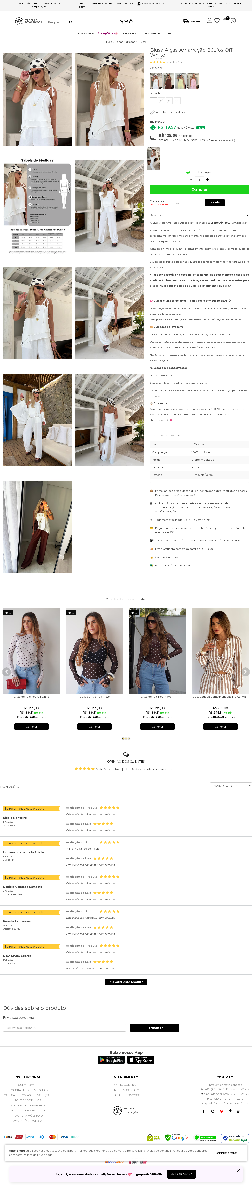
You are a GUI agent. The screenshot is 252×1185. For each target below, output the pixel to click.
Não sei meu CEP (159, 204)
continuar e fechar (226, 1152)
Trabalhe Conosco (125, 1095)
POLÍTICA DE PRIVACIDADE (27, 1110)
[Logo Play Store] (111, 1062)
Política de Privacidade (38, 1154)
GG (177, 100)
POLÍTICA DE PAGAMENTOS (27, 1105)
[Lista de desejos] (217, 20)
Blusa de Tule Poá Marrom (157, 696)
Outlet (168, 33)
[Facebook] (203, 1111)
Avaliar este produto (127, 982)
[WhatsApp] (239, 1111)
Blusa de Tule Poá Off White (31, 696)
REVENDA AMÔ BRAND (28, 1115)
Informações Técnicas (199, 436)
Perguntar (154, 1028)
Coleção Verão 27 (131, 33)
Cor (199, 68)
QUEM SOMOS (27, 1084)
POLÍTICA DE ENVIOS (27, 1100)
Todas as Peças (85, 33)
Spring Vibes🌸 (108, 33)
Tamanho (156, 93)
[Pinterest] (221, 1111)
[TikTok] (230, 1111)
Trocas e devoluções (131, 1110)
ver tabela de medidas (170, 112)
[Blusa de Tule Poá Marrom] (157, 651)
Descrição (199, 215)
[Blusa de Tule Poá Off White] (31, 651)
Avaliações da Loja (27, 1120)
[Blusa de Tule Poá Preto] (94, 651)
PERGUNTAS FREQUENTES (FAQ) (28, 1090)
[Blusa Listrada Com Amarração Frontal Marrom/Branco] (220, 651)
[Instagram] (213, 1111)
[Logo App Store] (140, 1062)
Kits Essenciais (152, 33)
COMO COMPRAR (126, 1084)
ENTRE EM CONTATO (126, 1090)
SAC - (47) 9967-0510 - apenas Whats (226, 1089)
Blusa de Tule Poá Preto (94, 696)
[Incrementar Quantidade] (207, 179)
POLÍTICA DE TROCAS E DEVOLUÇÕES (27, 1095)
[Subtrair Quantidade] (191, 179)
